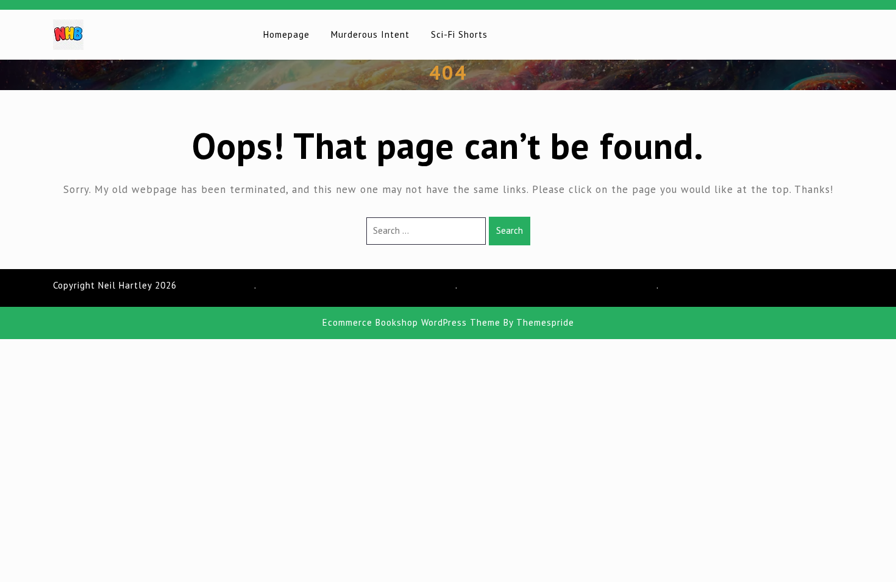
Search (509, 230)
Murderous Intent (370, 34)
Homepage (286, 34)
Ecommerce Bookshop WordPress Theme (411, 322)
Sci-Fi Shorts (459, 34)
